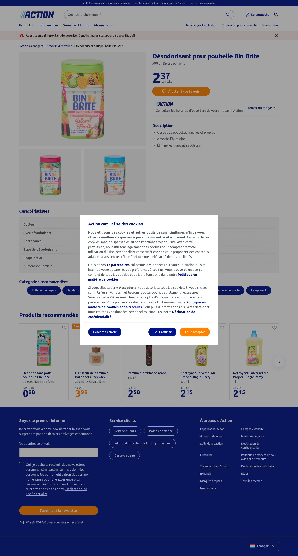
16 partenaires (118, 265)
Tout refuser (162, 332)
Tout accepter (194, 332)
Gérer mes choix (105, 332)
